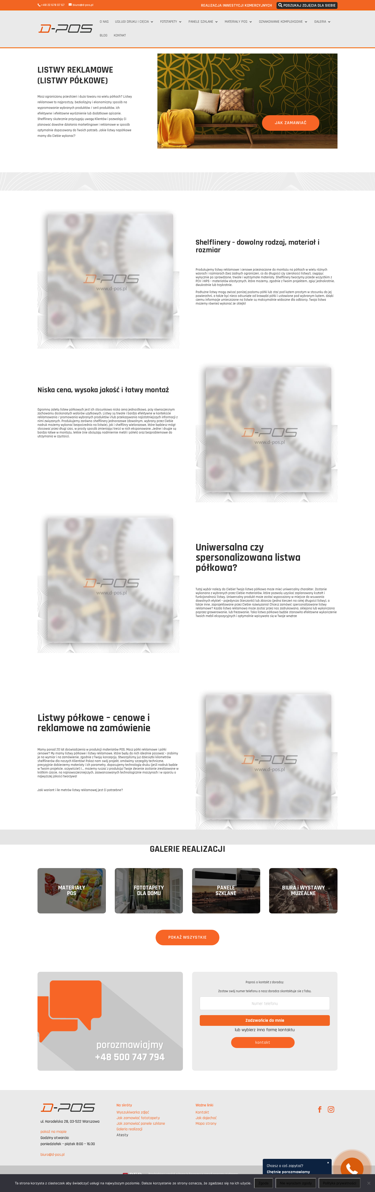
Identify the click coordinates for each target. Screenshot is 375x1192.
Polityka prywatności (339, 1183)
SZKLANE (226, 893)
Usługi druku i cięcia (132, 22)
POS (71, 893)
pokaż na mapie (54, 1131)
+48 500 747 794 (130, 1057)
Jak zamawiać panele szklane (141, 1123)
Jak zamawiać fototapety (138, 1118)
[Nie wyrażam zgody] (368, 1183)
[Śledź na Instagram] (331, 1109)
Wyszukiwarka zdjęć (133, 1112)
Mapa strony (206, 1123)
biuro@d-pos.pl (53, 1154)
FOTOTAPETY (149, 888)
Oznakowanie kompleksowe (281, 22)
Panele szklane (201, 22)
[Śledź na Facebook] (320, 1109)
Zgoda (263, 1183)
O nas (104, 22)
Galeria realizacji (129, 1129)
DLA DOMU (149, 893)
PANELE (226, 888)
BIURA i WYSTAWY (303, 888)
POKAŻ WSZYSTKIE (187, 937)
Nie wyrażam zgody (296, 1183)
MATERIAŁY (71, 888)
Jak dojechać (206, 1118)
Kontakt (120, 36)
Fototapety (168, 22)
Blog (103, 36)
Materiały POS (236, 22)
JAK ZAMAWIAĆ (291, 123)
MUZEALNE (303, 893)
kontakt (262, 1042)
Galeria (320, 22)
